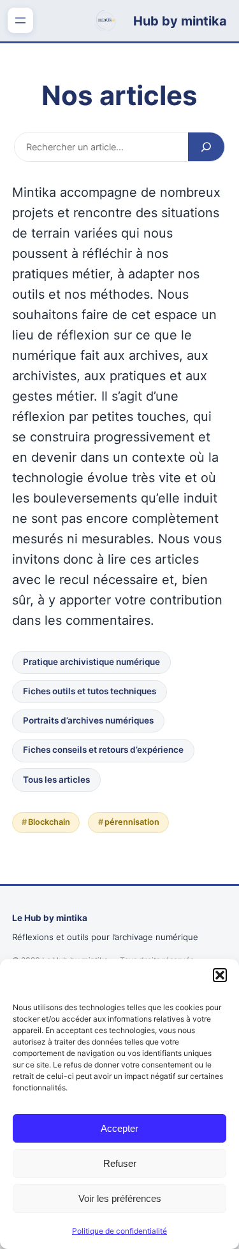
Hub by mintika (180, 21)
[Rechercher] (206, 146)
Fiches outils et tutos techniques (89, 691)
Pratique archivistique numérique (91, 662)
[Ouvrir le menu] (20, 20)
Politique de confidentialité (119, 1231)
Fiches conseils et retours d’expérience (103, 750)
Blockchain (49, 822)
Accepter (119, 1128)
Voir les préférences (119, 1198)
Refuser (119, 1163)
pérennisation (132, 822)
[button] (220, 975)
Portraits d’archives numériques (88, 720)
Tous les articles (56, 779)
